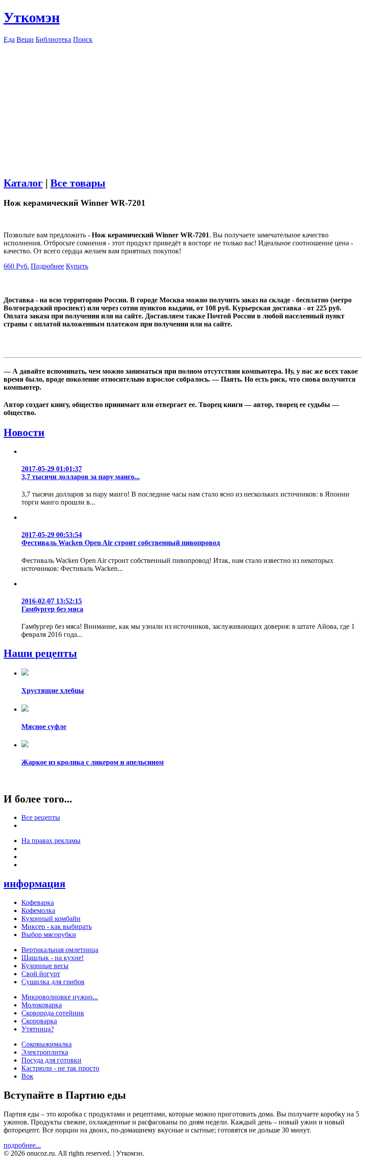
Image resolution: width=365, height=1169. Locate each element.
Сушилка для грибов (53, 982)
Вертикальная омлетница (59, 949)
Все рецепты (40, 817)
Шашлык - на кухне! (52, 957)
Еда (9, 39)
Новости (24, 432)
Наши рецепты (40, 653)
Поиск (83, 39)
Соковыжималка (46, 1044)
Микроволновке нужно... (59, 997)
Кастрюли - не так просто (60, 1068)
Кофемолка (38, 910)
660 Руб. (16, 266)
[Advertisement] (182, 106)
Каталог (23, 183)
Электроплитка (44, 1052)
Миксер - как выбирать (56, 926)
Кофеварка (37, 902)
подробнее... (22, 1145)
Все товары (77, 183)
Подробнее (47, 266)
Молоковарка (41, 1005)
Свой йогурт (40, 974)
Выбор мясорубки (48, 934)
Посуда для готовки (51, 1060)
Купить (77, 266)
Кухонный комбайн (51, 918)
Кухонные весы (45, 965)
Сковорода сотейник (52, 1013)
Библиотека (53, 39)
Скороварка (39, 1021)
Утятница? (37, 1029)
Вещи (25, 39)
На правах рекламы (51, 840)
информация (34, 883)
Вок (27, 1076)
